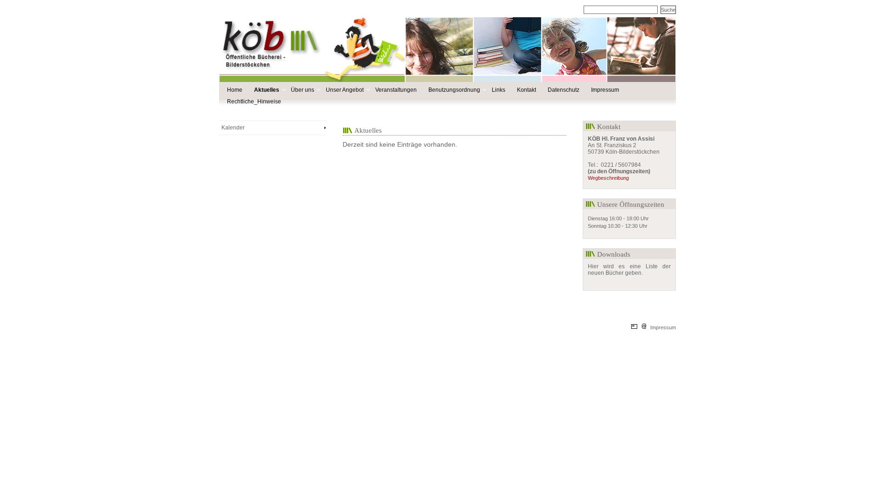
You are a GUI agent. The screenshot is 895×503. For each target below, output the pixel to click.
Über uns (302, 90)
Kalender (233, 127)
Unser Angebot (344, 90)
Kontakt (526, 90)
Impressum (605, 90)
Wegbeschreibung (608, 178)
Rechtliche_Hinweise (254, 101)
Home (234, 90)
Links (498, 90)
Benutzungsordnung (453, 90)
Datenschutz (563, 90)
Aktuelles (266, 90)
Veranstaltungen (396, 90)
